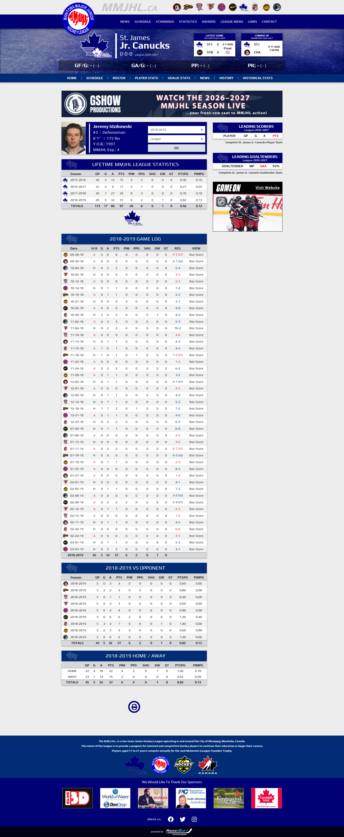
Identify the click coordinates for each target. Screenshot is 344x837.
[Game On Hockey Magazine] (247, 206)
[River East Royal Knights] (221, 7)
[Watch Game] (227, 52)
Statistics (188, 22)
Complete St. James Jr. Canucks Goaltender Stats (250, 172)
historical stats (258, 78)
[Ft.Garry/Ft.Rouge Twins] (188, 7)
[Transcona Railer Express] (277, 7)
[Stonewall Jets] (266, 7)
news (205, 78)
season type (156, 137)
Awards (209, 22)
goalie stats (179, 78)
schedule (94, 78)
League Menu (232, 22)
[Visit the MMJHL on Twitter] (185, 819)
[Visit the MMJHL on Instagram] (194, 819)
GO (176, 148)
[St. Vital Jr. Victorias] (255, 7)
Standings (165, 22)
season (153, 126)
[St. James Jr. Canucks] (244, 7)
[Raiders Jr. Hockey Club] (210, 7)
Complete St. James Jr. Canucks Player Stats (253, 142)
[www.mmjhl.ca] (78, 33)
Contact (269, 22)
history (226, 78)
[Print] (134, 707)
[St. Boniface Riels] (233, 7)
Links (252, 22)
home (72, 78)
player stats (146, 78)
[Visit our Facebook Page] (173, 819)
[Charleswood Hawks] (177, 7)
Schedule (143, 22)
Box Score (196, 254)
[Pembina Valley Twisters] (199, 7)
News (125, 22)
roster (119, 78)
